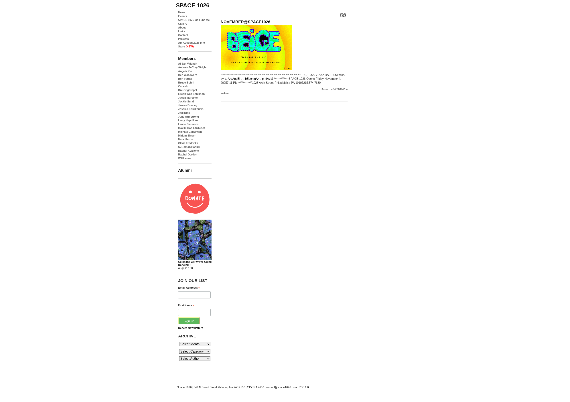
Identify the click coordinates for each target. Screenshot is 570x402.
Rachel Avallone (188, 150)
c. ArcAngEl (232, 78)
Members (187, 58)
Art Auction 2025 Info (191, 42)
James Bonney (187, 105)
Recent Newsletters (190, 328)
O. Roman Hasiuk (189, 147)
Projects (183, 39)
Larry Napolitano (188, 120)
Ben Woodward (187, 75)
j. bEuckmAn (251, 78)
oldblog (225, 93)
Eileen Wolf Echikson (191, 94)
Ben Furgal (185, 78)
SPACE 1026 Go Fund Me (194, 20)
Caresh (182, 86)
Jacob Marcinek (188, 97)
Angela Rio (185, 71)
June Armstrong (188, 116)
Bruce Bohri (185, 82)
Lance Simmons (188, 124)
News (181, 12)
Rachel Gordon (187, 154)
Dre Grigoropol (187, 90)
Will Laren (184, 158)
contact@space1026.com (281, 387)
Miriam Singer (187, 135)
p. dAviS (267, 78)
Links (181, 31)
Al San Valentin (187, 63)
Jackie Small (186, 101)
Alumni (185, 170)
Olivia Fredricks (188, 143)
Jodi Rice (184, 112)
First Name (186, 305)
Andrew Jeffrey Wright (192, 67)
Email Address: (189, 288)
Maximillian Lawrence (192, 128)
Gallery (182, 23)
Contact (183, 35)
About (182, 27)
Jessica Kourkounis (191, 109)
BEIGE (304, 75)
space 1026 (192, 5)
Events (182, 16)
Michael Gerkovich (190, 131)
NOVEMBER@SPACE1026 (245, 21)
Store (186, 46)
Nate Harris (185, 139)
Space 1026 (184, 387)
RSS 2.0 (304, 387)
